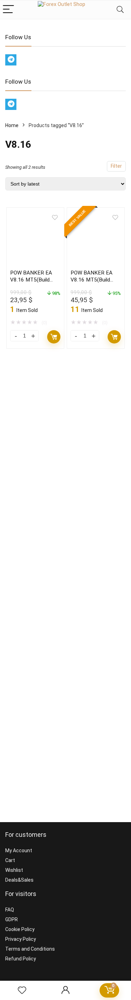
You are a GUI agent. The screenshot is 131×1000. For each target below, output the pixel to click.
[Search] (120, 9)
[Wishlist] (22, 990)
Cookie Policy (20, 929)
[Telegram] (10, 59)
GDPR (11, 919)
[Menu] (8, 9)
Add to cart (53, 336)
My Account (18, 850)
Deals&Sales (19, 880)
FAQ (9, 909)
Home (12, 125)
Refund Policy (20, 958)
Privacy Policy (20, 939)
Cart (10, 860)
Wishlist (14, 870)
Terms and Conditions (30, 949)
